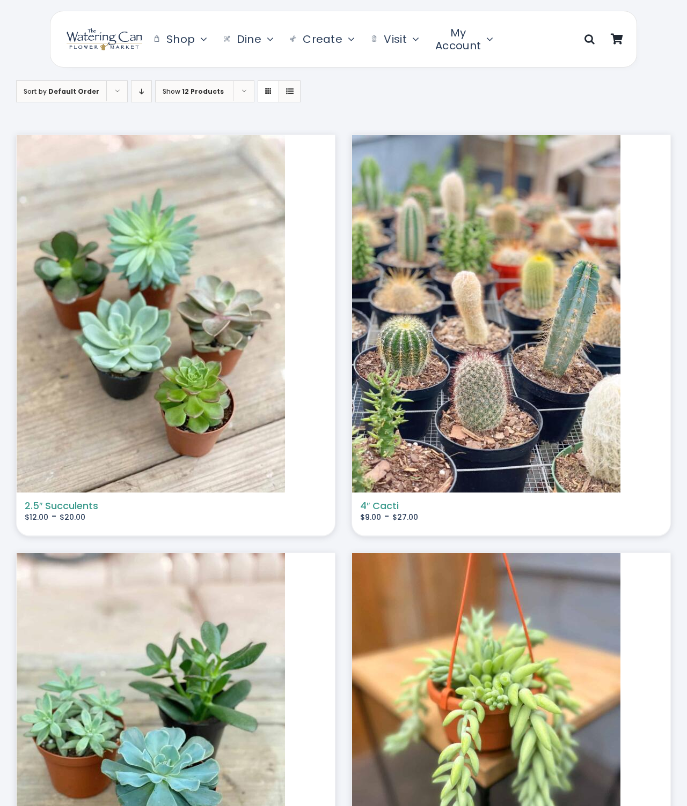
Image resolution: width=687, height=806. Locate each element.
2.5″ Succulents (61, 505)
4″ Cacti (379, 505)
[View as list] (289, 91)
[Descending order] (141, 91)
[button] (589, 39)
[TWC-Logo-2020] (104, 32)
